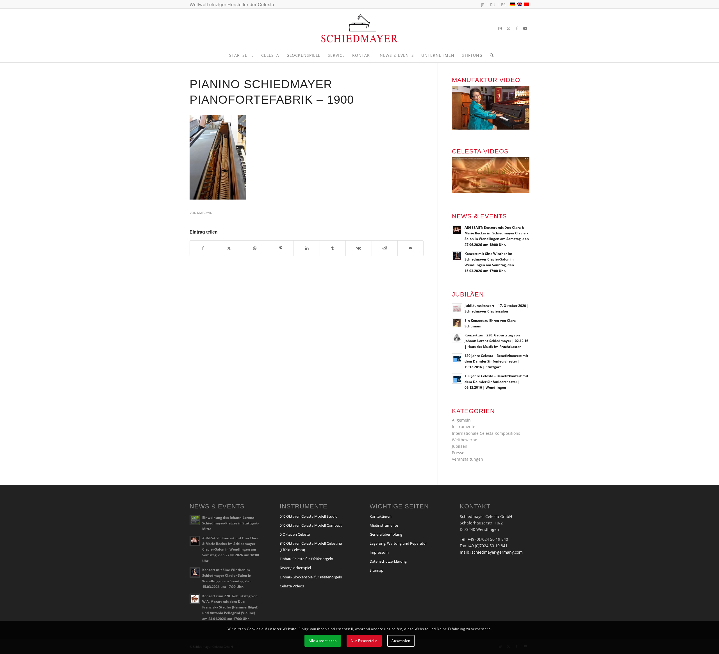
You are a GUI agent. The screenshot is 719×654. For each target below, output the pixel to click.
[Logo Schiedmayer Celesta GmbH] (359, 28)
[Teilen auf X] (229, 248)
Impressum (379, 552)
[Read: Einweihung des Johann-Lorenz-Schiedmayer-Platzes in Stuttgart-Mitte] (195, 520)
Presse (458, 452)
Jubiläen (459, 446)
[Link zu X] (508, 28)
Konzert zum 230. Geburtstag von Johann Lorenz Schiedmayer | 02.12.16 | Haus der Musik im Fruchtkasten (496, 341)
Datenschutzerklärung (388, 561)
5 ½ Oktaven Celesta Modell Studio (309, 516)
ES (503, 4)
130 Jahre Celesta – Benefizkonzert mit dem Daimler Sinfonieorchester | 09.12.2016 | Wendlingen (496, 381)
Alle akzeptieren (323, 640)
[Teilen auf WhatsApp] (255, 248)
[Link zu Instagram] (500, 28)
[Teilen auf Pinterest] (280, 248)
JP (482, 4)
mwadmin (204, 212)
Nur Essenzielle (364, 640)
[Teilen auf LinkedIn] (306, 248)
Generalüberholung (386, 534)
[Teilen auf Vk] (358, 248)
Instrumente (463, 426)
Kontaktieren (381, 516)
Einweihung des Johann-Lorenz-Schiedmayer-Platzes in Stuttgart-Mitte (230, 523)
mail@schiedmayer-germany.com (491, 552)
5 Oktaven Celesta (295, 534)
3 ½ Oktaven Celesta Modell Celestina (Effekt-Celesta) (311, 546)
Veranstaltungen (467, 459)
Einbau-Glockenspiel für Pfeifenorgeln (311, 577)
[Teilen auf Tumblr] (332, 248)
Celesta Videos (292, 586)
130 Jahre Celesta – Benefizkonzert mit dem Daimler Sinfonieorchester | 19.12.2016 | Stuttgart (496, 361)
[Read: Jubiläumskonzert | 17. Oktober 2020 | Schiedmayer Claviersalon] (457, 308)
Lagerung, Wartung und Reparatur (398, 543)
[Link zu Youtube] (525, 28)
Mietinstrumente (384, 525)
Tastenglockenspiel (295, 567)
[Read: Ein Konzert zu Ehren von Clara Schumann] (457, 323)
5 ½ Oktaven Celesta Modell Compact (311, 525)
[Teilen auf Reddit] (384, 248)
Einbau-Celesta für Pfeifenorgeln (306, 558)
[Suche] (489, 55)
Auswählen (401, 640)
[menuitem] (482, 4)
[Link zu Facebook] (517, 28)
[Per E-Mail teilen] (410, 248)
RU (492, 4)
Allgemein (461, 420)
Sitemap (376, 570)
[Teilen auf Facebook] (203, 248)
